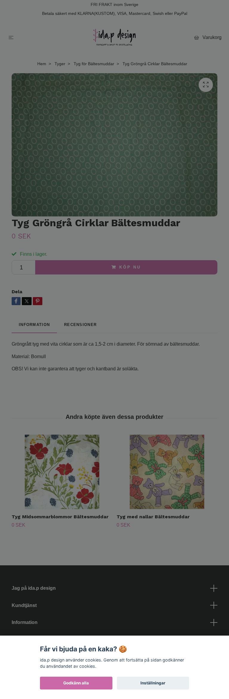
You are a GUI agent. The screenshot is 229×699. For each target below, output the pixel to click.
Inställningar (152, 683)
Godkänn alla (76, 683)
